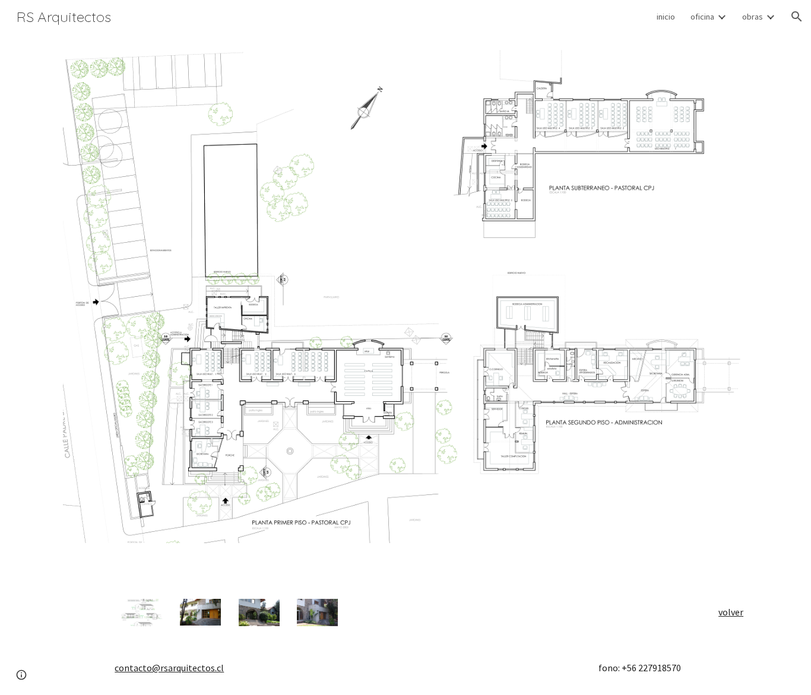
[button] (797, 16)
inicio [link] (666, 16)
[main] (727, 612)
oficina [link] (702, 16)
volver (730, 612)
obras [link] (752, 16)
